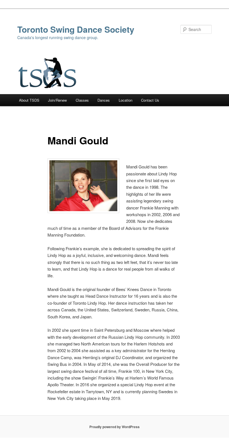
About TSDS (29, 100)
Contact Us (150, 100)
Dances (103, 100)
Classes (82, 100)
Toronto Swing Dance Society (75, 29)
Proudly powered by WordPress (114, 426)
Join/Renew (57, 100)
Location (125, 100)
